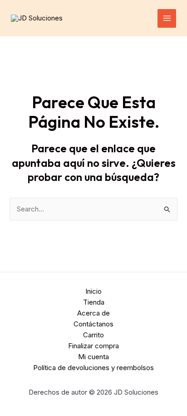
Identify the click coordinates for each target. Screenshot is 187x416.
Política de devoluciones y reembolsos (93, 367)
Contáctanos (93, 324)
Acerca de (93, 313)
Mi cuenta (93, 356)
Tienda (93, 302)
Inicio (93, 291)
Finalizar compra (93, 345)
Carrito (93, 335)
